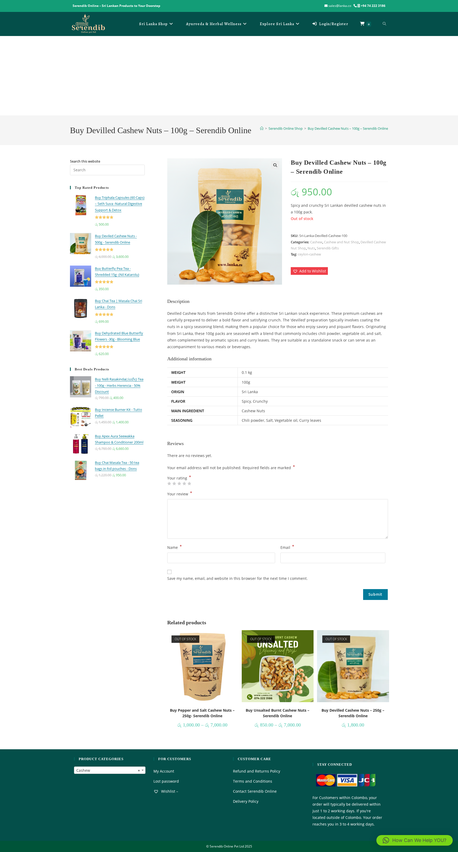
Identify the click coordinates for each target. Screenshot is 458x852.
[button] (275, 165)
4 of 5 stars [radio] (184, 483)
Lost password (166, 781)
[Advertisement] (229, 76)
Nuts (311, 248)
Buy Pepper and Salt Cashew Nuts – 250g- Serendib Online (202, 713)
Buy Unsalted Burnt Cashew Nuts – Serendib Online (277, 713)
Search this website (85, 161)
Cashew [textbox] (108, 770)
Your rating (179, 478)
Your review (179, 493)
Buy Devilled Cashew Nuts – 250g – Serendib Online (353, 713)
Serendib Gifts (328, 248)
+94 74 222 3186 (373, 5)
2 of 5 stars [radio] (174, 483)
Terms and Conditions (252, 781)
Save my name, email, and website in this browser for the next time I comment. (237, 578)
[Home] (261, 128)
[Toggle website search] (384, 24)
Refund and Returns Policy (256, 771)
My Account (163, 771)
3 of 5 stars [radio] (179, 483)
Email (287, 547)
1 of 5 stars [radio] (169, 483)
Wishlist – (169, 791)
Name (174, 547)
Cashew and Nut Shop (341, 242)
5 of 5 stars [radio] (189, 483)
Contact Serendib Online (255, 791)
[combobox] (110, 770)
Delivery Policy (245, 801)
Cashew (316, 242)
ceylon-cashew (309, 254)
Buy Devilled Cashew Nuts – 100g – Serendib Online (348, 128)
